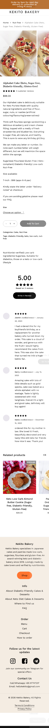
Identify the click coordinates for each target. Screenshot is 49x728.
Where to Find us (24, 603)
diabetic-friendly (15, 236)
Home (6, 22)
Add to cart (33, 223)
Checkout (24, 633)
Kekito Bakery (24, 12)
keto (26, 236)
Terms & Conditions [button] (24, 705)
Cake (16, 232)
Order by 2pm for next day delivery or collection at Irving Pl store (24, 4)
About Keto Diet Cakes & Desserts (24, 599)
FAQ (24, 608)
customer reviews (25, 91)
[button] (4, 56)
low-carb (34, 236)
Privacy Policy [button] (24, 708)
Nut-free (17, 22)
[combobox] (13, 212)
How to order (24, 637)
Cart (24, 628)
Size (5, 207)
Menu (24, 624)
